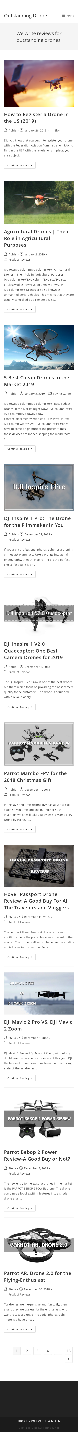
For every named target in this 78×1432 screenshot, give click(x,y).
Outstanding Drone (25, 15)
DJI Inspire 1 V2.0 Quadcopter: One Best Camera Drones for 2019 (33, 651)
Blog (57, 130)
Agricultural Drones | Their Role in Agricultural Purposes (36, 238)
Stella (12, 917)
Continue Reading (18, 165)
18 (69, 1350)
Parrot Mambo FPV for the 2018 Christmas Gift (35, 776)
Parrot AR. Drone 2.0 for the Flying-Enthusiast (37, 1276)
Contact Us (35, 1420)
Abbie (12, 130)
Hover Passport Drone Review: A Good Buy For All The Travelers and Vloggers (36, 901)
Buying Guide (62, 394)
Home (21, 1420)
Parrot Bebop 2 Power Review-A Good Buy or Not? (37, 1155)
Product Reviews (20, 259)
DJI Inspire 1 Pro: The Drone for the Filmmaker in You (37, 521)
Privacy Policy (52, 1420)
